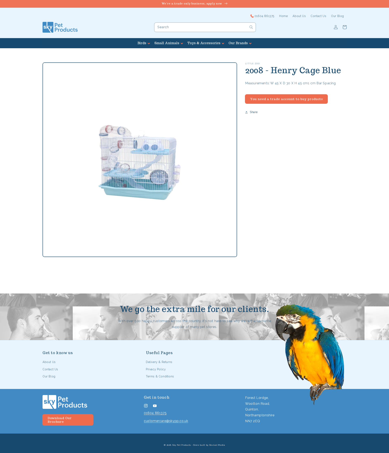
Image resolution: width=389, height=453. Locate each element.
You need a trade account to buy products (286, 99)
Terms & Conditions (160, 376)
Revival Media (217, 445)
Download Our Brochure (59, 420)
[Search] (251, 27)
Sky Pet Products (181, 445)
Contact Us (50, 369)
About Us (49, 362)
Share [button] (254, 112)
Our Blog (49, 376)
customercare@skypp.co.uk (166, 421)
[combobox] (205, 27)
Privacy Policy (156, 369)
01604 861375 (155, 413)
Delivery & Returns (159, 362)
